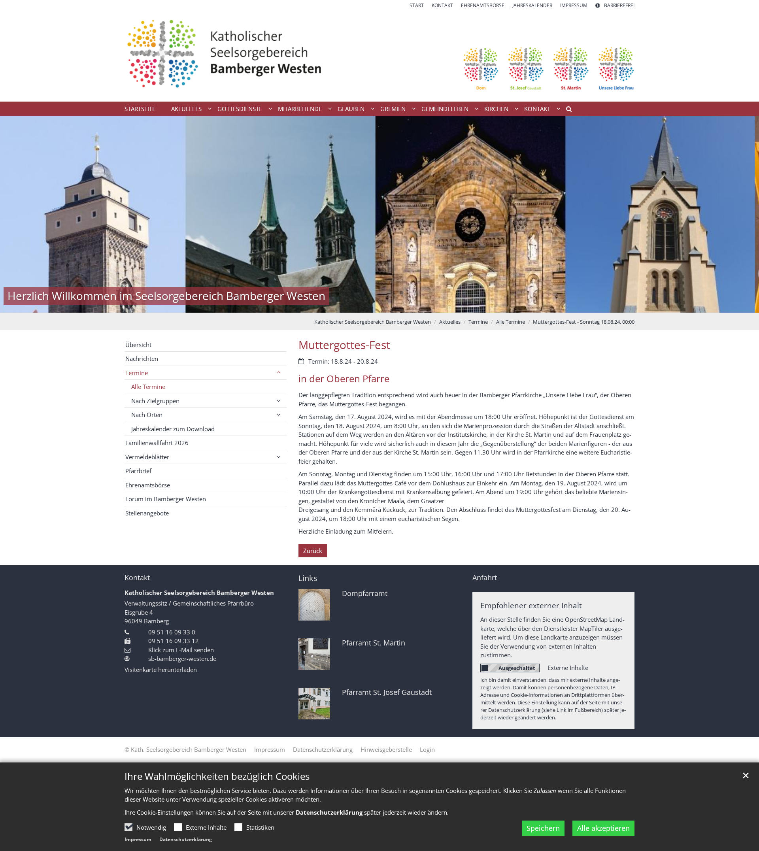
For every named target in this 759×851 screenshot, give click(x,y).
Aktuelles (450, 321)
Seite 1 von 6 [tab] (345, 305)
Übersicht (138, 345)
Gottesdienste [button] (239, 109)
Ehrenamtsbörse (147, 485)
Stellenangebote (147, 513)
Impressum (138, 839)
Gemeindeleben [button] (444, 109)
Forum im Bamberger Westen (165, 499)
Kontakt (137, 577)
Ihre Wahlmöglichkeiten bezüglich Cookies (217, 776)
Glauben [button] (351, 109)
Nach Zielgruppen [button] (155, 401)
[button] (566, 110)
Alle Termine (510, 321)
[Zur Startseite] (379, 55)
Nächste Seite (743, 214)
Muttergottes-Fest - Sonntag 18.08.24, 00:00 (583, 321)
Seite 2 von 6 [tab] (359, 305)
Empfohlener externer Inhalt (531, 605)
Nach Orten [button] (146, 415)
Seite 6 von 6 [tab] (414, 305)
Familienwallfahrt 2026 (157, 443)
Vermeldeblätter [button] (147, 457)
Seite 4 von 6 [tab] (387, 305)
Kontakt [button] (537, 109)
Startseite (140, 109)
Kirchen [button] (496, 109)
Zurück (312, 551)
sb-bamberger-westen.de (182, 658)
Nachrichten (141, 358)
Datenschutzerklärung (185, 839)
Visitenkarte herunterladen (161, 670)
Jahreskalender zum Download (173, 429)
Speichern (543, 828)
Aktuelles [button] (186, 109)
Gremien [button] (393, 109)
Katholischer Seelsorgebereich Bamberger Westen (372, 321)
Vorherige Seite (16, 214)
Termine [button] (136, 373)
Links (307, 578)
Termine (478, 321)
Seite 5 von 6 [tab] (400, 305)
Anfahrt (484, 577)
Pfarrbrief (138, 471)
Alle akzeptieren (603, 828)
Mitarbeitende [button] (300, 109)
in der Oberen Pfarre (343, 379)
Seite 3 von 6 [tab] (373, 305)
